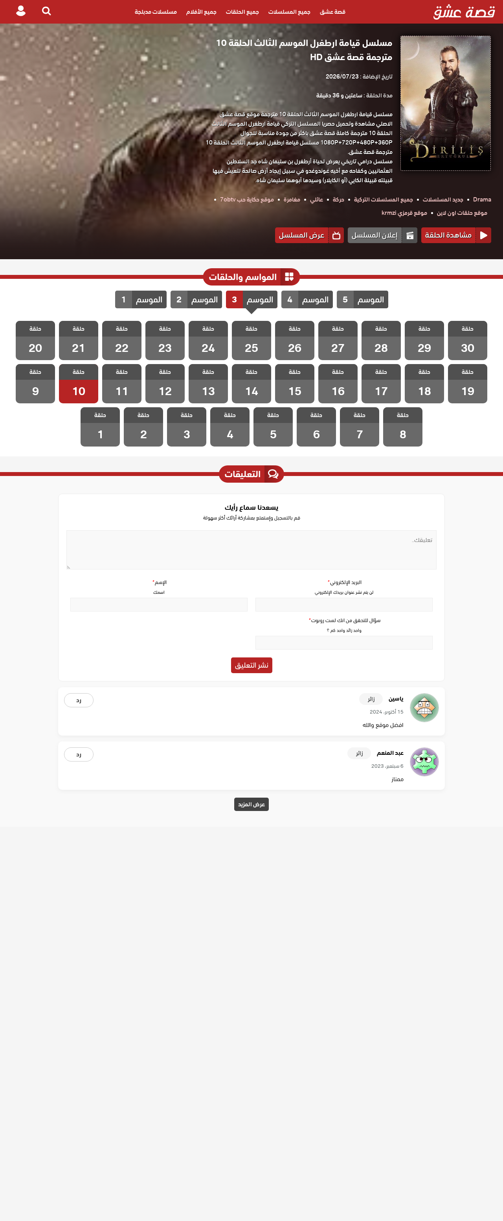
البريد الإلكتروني (344, 582)
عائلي (316, 199)
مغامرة (292, 199)
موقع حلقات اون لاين (462, 213)
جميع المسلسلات (289, 11)
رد (78, 700)
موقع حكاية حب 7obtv (247, 199)
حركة (338, 199)
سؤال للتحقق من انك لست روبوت (344, 620)
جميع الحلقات (242, 11)
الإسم (159, 582)
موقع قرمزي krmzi (404, 213)
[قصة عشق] (464, 12)
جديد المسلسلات (443, 199)
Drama (482, 199)
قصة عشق (332, 11)
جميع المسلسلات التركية (383, 199)
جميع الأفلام (201, 11)
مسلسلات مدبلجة (156, 11)
